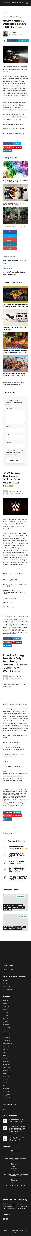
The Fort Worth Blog (12, 3)
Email (8, 434)
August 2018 (6, 1076)
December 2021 (7, 1003)
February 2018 (6, 1091)
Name (8, 426)
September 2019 (7, 1043)
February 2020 (6, 1028)
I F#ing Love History (8, 989)
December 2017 (7, 1098)
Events (5, 17)
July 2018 (5, 1079)
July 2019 (5, 1049)
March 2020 (6, 1025)
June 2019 (5, 1052)
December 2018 (7, 1070)
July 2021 (5, 1012)
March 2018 (6, 1088)
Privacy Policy (6, 1109)
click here (16, 766)
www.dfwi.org (19, 134)
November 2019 (7, 1037)
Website (8, 442)
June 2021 (5, 1016)
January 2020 (6, 1031)
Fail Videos (5, 980)
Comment (9, 408)
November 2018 (7, 1073)
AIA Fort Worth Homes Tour (14, 262)
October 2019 (6, 1040)
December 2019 (7, 1034)
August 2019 (6, 1046)
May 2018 (5, 1085)
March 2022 (6, 1000)
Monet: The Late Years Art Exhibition (14, 273)
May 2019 (5, 1055)
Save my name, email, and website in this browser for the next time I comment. (15, 452)
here (12, 607)
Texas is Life (6, 983)
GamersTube (6, 986)
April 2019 (5, 1058)
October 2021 (6, 1006)
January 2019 (6, 1067)
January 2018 (6, 1095)
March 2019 (6, 1061)
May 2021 (5, 1019)
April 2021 (5, 1022)
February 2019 (6, 1064)
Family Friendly (15, 17)
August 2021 (6, 1009)
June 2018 (5, 1082)
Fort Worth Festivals (8, 969)
